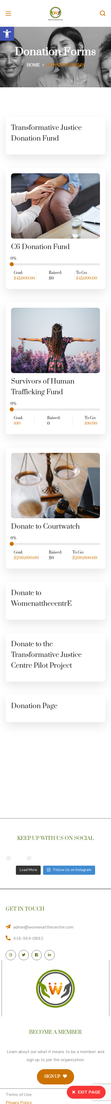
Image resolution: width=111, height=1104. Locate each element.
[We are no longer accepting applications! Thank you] (90, 858)
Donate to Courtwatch (45, 526)
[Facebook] (37, 955)
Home (33, 65)
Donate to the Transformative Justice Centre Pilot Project (46, 655)
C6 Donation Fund (40, 247)
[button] (7, 34)
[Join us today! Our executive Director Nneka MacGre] (70, 858)
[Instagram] (11, 955)
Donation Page (34, 706)
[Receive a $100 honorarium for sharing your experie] (9, 858)
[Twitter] (24, 955)
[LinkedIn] (49, 955)
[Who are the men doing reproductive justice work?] (50, 858)
